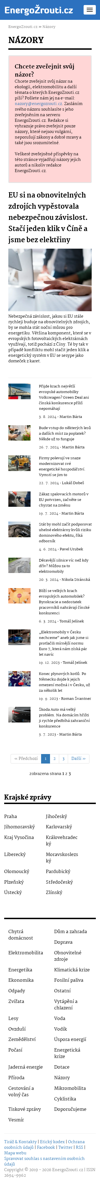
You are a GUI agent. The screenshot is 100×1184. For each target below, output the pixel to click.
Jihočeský (56, 817)
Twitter (65, 1147)
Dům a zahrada (70, 932)
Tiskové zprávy (24, 1109)
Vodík (60, 1029)
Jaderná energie (25, 1067)
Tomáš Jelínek (71, 621)
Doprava (63, 942)
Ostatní (62, 991)
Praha (10, 817)
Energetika (20, 970)
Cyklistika (65, 1099)
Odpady (16, 991)
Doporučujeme (70, 1109)
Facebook (46, 1147)
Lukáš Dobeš (73, 483)
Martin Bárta (70, 417)
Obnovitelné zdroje (67, 956)
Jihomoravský (19, 827)
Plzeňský (14, 882)
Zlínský (54, 893)
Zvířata (16, 1001)
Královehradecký (62, 841)
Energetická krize (67, 1054)
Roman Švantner (76, 699)
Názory (48, 27)
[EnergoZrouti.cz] (39, 10)
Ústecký (13, 893)
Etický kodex (52, 1142)
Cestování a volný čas (21, 1092)
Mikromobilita (70, 1088)
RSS (79, 1147)
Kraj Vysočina (19, 837)
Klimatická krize (72, 970)
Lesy (13, 1019)
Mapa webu (15, 1153)
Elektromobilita (25, 953)
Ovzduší (17, 1029)
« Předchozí (26, 758)
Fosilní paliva (68, 980)
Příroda (16, 1078)
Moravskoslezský (62, 858)
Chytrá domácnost (20, 935)
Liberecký (15, 855)
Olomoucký (16, 872)
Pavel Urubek (71, 549)
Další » (78, 758)
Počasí (15, 1050)
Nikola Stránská (76, 580)
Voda (59, 1019)
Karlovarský (59, 827)
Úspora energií (70, 1039)
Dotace (61, 1067)
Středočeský (59, 882)
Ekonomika (21, 980)
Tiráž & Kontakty (20, 1142)
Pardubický (58, 872)
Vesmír (16, 1120)
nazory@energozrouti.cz (38, 104)
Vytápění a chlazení (66, 1005)
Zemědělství (22, 1039)
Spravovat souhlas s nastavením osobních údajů (44, 1162)
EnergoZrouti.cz (23, 27)
